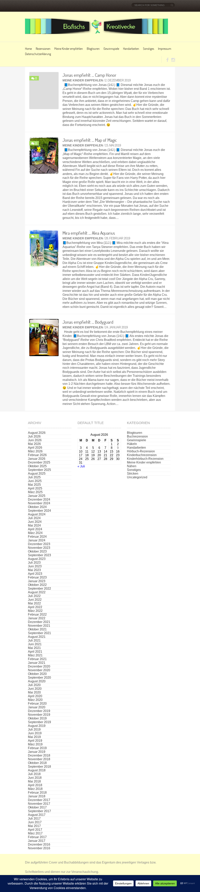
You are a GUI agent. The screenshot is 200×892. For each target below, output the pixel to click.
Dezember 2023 (39, 544)
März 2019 (35, 744)
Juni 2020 (35, 688)
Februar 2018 (37, 792)
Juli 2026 (34, 436)
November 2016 (39, 848)
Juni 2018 (35, 777)
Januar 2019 (36, 751)
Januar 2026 (36, 458)
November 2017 (39, 803)
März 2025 (35, 492)
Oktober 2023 (37, 551)
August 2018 (37, 770)
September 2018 (39, 766)
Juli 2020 (34, 685)
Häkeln (132, 444)
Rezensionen (43, 48)
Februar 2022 (37, 614)
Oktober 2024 (37, 507)
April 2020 (35, 696)
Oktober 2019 (37, 718)
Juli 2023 (34, 562)
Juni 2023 (35, 566)
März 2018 (35, 788)
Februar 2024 (37, 536)
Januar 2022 (36, 618)
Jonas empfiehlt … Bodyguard (87, 322)
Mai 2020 (34, 692)
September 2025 (39, 469)
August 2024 (37, 514)
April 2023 (35, 573)
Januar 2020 (36, 707)
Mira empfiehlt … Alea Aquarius (88, 233)
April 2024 (35, 529)
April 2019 (35, 740)
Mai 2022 (34, 603)
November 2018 (39, 759)
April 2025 (35, 488)
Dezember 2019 (39, 711)
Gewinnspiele (111, 48)
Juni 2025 (35, 481)
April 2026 (35, 447)
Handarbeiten (131, 48)
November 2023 (39, 547)
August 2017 (37, 814)
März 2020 (35, 699)
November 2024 (39, 503)
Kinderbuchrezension (142, 455)
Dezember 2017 (39, 800)
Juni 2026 (35, 440)
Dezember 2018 (39, 755)
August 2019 (37, 725)
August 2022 (37, 592)
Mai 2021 (34, 648)
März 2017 (35, 833)
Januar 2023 (36, 581)
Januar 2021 (36, 662)
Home (28, 48)
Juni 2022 (35, 599)
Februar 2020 (37, 703)
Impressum (164, 48)
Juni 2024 (35, 521)
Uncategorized (137, 477)
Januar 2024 (36, 540)
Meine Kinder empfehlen (68, 48)
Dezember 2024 (39, 499)
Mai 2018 (34, 781)
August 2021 (37, 636)
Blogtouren (93, 48)
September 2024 (39, 510)
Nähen (131, 466)
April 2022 (35, 607)
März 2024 (35, 533)
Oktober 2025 (37, 466)
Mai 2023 (34, 570)
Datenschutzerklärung (38, 54)
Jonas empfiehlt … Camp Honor (89, 75)
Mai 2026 (34, 444)
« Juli (81, 466)
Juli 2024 (34, 518)
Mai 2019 (34, 737)
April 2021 (35, 651)
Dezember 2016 (39, 844)
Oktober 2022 (37, 584)
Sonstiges (148, 48)
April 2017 (35, 829)
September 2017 (39, 811)
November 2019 (39, 714)
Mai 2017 (34, 826)
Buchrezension (137, 436)
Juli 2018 (34, 774)
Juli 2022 (34, 596)
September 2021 (39, 633)
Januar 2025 (36, 495)
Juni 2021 (35, 644)
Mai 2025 (34, 484)
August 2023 (37, 559)
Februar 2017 (37, 837)
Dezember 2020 (39, 666)
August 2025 (37, 473)
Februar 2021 (37, 659)
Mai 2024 (34, 525)
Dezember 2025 (39, 462)
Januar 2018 (36, 796)
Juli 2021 (34, 640)
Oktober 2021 (37, 629)
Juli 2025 (34, 477)
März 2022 (35, 610)
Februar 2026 (37, 455)
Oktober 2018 (37, 763)
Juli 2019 (34, 729)
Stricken (132, 473)
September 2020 (39, 677)
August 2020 (37, 681)
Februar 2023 (37, 577)
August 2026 (37, 432)
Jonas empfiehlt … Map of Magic (89, 140)
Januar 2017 (36, 840)
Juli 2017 (34, 818)
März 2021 (35, 655)
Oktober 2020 (37, 673)
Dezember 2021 (39, 622)
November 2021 (39, 625)
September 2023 (39, 555)
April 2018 (35, 785)
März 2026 (35, 451)
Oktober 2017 (37, 807)
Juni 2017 (35, 822)
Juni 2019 (35, 733)
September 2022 (39, 588)
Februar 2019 (37, 748)
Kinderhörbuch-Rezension (145, 458)
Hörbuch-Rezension (141, 451)
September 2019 (39, 722)
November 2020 (39, 670)
